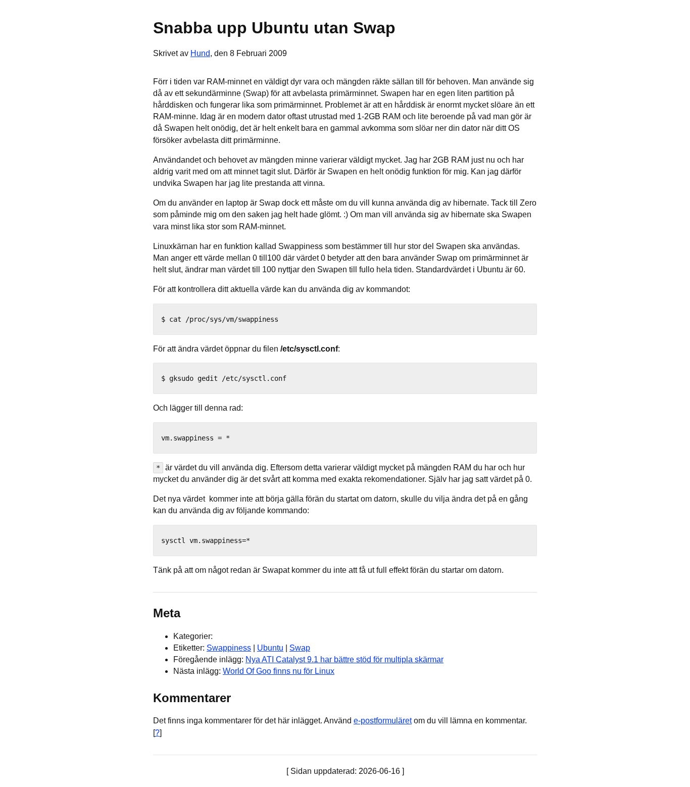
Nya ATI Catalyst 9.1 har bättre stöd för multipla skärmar (344, 659)
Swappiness (229, 648)
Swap (299, 648)
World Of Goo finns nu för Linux (278, 671)
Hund (200, 53)
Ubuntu (270, 648)
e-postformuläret (383, 720)
